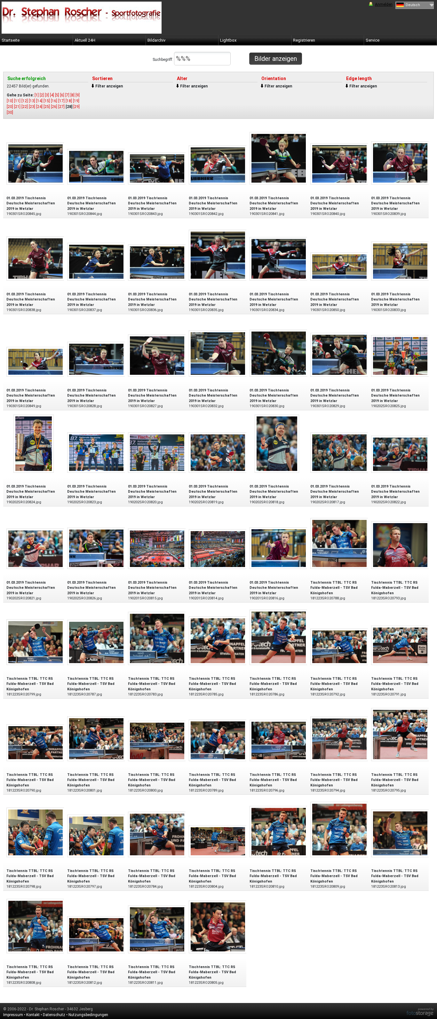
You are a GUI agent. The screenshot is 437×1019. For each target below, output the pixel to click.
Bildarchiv (156, 40)
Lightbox (228, 40)
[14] (39, 101)
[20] (10, 106)
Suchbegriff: (163, 59)
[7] (67, 95)
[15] (47, 101)
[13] (32, 101)
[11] (17, 101)
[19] (76, 101)
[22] (24, 106)
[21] (17, 106)
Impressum (13, 1015)
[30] (10, 112)
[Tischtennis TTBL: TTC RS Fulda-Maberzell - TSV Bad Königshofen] (339, 543)
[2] (42, 95)
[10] (10, 101)
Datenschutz (54, 1015)
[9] (77, 95)
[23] (32, 106)
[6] (62, 95)
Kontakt (33, 1015)
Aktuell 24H (85, 40)
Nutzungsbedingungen (88, 1015)
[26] (54, 106)
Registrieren (304, 40)
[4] (52, 95)
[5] (57, 95)
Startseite (11, 40)
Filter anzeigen (109, 86)
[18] (69, 101)
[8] (72, 95)
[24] (39, 106)
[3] (47, 95)
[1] (37, 95)
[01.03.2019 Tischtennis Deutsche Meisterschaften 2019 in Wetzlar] (35, 163)
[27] (61, 106)
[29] (76, 106)
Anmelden (384, 4)
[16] (54, 101)
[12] (24, 101)
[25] (47, 106)
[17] (61, 101)
